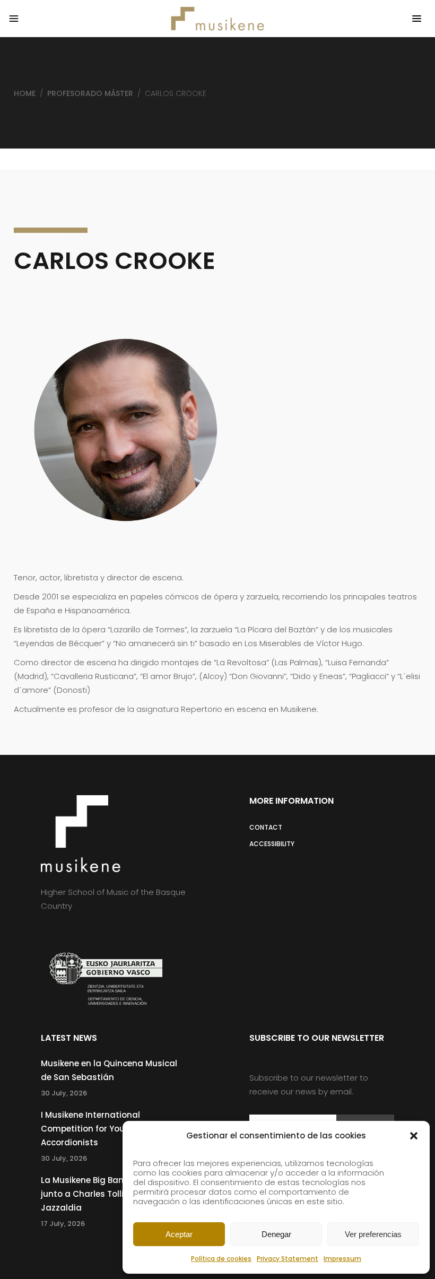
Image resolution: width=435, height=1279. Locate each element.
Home (25, 93)
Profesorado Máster (90, 93)
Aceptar (179, 1234)
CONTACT (265, 827)
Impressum (342, 1258)
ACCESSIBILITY (271, 843)
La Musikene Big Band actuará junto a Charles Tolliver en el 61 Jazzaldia (104, 1193)
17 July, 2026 (63, 1224)
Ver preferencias (373, 1234)
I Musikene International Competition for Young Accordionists (90, 1128)
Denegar (276, 1234)
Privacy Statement (287, 1258)
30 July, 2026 (64, 1093)
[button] (413, 1135)
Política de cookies (221, 1258)
